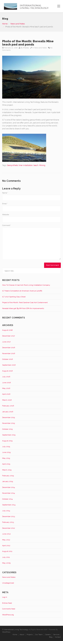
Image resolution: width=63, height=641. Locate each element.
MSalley (26, 48)
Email (5, 204)
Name (5, 193)
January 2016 (7, 412)
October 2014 (7, 499)
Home (4, 24)
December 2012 (8, 528)
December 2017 (8, 336)
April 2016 (6, 394)
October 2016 (7, 359)
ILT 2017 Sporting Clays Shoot (13, 297)
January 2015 (7, 481)
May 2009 (6, 563)
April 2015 (6, 464)
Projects (30, 635)
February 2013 (8, 522)
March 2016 (7, 400)
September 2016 (9, 365)
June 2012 (6, 534)
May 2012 (6, 540)
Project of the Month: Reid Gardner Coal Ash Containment (25, 302)
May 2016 (6, 388)
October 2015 (7, 429)
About (22, 635)
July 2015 (6, 447)
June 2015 (6, 452)
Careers (48, 635)
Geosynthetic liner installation (20, 165)
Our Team (39, 635)
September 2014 (8, 505)
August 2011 (7, 551)
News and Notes (18, 24)
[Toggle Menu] (59, 6)
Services (56, 635)
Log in (4, 597)
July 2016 (6, 377)
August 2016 (7, 371)
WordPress (6, 632)
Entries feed (7, 603)
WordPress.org (8, 615)
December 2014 (8, 487)
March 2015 (6, 470)
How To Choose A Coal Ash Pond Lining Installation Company (26, 285)
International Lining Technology (16, 630)
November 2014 (8, 493)
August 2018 (7, 330)
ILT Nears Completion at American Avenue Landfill (22, 291)
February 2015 (8, 476)
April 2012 (6, 546)
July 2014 (6, 511)
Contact (58, 637)
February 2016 (8, 406)
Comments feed (8, 609)
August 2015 (7, 441)
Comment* (6, 225)
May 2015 (6, 458)
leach (36, 165)
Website (5, 215)
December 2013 (8, 516)
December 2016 (8, 348)
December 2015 (8, 417)
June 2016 (6, 383)
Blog (50, 637)
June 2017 (6, 342)
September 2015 (8, 435)
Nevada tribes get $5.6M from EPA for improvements (23, 308)
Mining (42, 165)
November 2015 (8, 423)
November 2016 (8, 353)
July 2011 (6, 557)
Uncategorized (8, 583)
